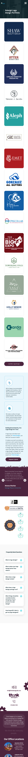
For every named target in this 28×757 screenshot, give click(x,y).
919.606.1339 (14, 705)
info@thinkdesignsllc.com (14, 690)
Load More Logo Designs (14, 364)
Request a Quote (13, 459)
